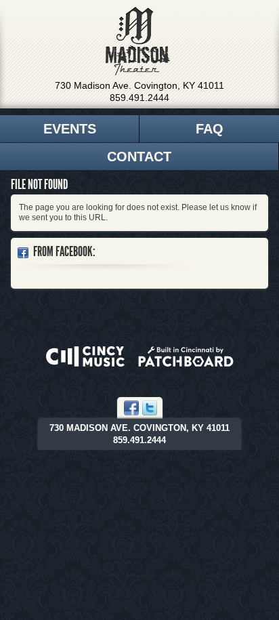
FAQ (209, 128)
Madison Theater (138, 41)
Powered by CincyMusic (85, 356)
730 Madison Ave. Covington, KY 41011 (139, 85)
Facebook (131, 407)
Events (69, 128)
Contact (139, 156)
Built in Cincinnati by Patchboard (186, 356)
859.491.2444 (139, 97)
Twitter (149, 407)
